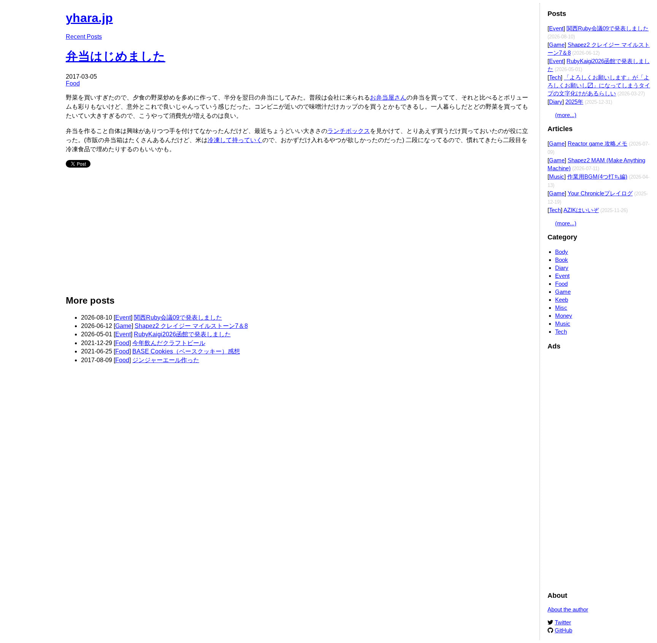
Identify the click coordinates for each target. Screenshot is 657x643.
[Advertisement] (294, 234)
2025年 (574, 101)
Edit (526, 14)
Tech (555, 77)
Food (73, 83)
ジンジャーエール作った (165, 360)
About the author (568, 609)
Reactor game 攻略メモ (597, 143)
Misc (561, 307)
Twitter (563, 622)
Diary (555, 101)
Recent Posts (84, 36)
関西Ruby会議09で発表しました (178, 317)
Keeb (561, 299)
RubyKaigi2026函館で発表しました (182, 334)
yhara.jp (89, 18)
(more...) (565, 115)
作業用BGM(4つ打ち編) (597, 176)
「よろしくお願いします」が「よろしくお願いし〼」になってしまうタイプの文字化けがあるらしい (599, 85)
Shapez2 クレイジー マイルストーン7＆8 (191, 326)
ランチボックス (348, 131)
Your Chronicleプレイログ (600, 193)
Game (123, 326)
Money (563, 315)
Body (561, 252)
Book (561, 260)
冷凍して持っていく (235, 140)
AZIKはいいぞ (581, 210)
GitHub (563, 630)
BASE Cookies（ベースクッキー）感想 (186, 351)
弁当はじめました (115, 56)
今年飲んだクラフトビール (168, 343)
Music (556, 176)
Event (123, 317)
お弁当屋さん (388, 97)
